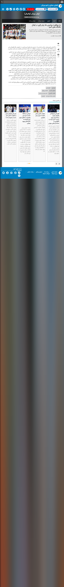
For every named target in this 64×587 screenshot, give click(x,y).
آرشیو (48, 21)
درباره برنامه (41, 21)
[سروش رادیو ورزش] (7, 173)
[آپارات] (14, 9)
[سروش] (17, 9)
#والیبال (43, 96)
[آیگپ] (24, 9)
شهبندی (48, 88)
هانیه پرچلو (45, 91)
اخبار (54, 21)
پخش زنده (31, 9)
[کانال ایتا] (20, 9)
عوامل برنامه (32, 21)
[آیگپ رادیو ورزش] (3, 173)
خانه (59, 21)
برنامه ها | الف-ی (40, 9)
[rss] (7, 9)
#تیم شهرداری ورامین (43, 93)
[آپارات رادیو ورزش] (11, 173)
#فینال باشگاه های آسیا (50, 96)
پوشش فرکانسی (51, 9)
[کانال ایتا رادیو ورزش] (15, 173)
